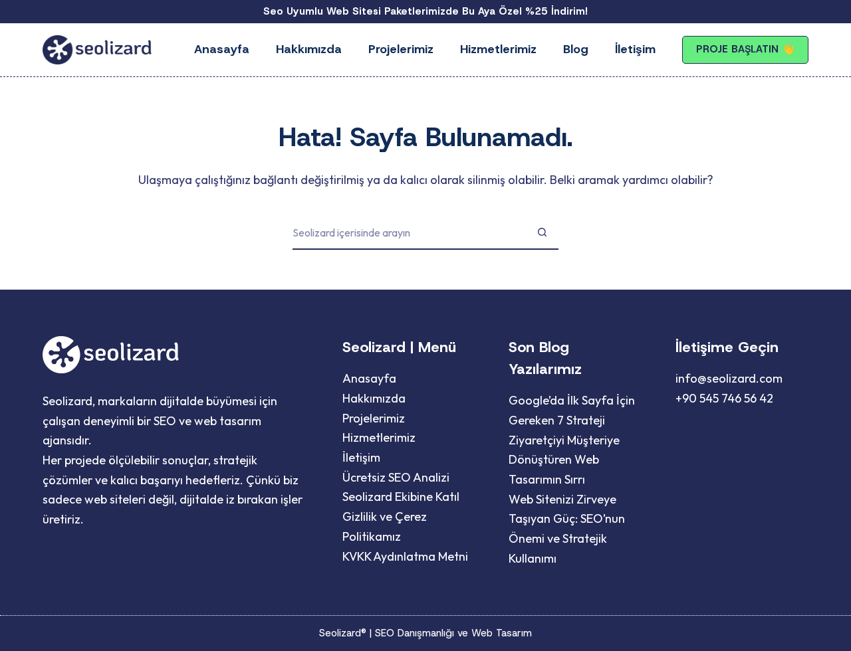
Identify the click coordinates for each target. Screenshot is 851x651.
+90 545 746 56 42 (724, 398)
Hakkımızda (309, 49)
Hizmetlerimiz (498, 49)
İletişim (635, 49)
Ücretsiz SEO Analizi (395, 477)
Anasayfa (221, 49)
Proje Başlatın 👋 (745, 49)
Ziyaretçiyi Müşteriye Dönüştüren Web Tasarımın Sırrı (564, 459)
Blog (575, 49)
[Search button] (541, 233)
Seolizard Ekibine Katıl (400, 496)
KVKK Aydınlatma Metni (405, 556)
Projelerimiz (400, 49)
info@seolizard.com (729, 378)
